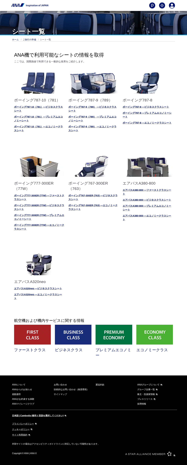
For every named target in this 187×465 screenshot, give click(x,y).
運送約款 (100, 385)
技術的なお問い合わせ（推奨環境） (71, 389)
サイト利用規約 (19, 435)
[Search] (152, 5)
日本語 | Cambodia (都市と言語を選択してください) (38, 415)
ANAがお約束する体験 (23, 399)
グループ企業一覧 (146, 389)
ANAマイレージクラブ (23, 404)
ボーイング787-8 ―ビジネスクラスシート (146, 107)
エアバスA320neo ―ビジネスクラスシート (38, 288)
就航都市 (16, 394)
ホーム (15, 39)
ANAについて (18, 385)
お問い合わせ (60, 385)
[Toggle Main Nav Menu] (162, 5)
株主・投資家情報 (146, 394)
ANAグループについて (148, 385)
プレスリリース (145, 399)
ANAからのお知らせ (22, 389)
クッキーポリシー (21, 429)
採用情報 (141, 404)
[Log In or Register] (172, 5)
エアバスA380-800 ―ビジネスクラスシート (147, 200)
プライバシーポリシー (23, 424)
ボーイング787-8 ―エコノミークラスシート (147, 122)
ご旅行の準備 (30, 39)
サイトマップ (60, 394)
